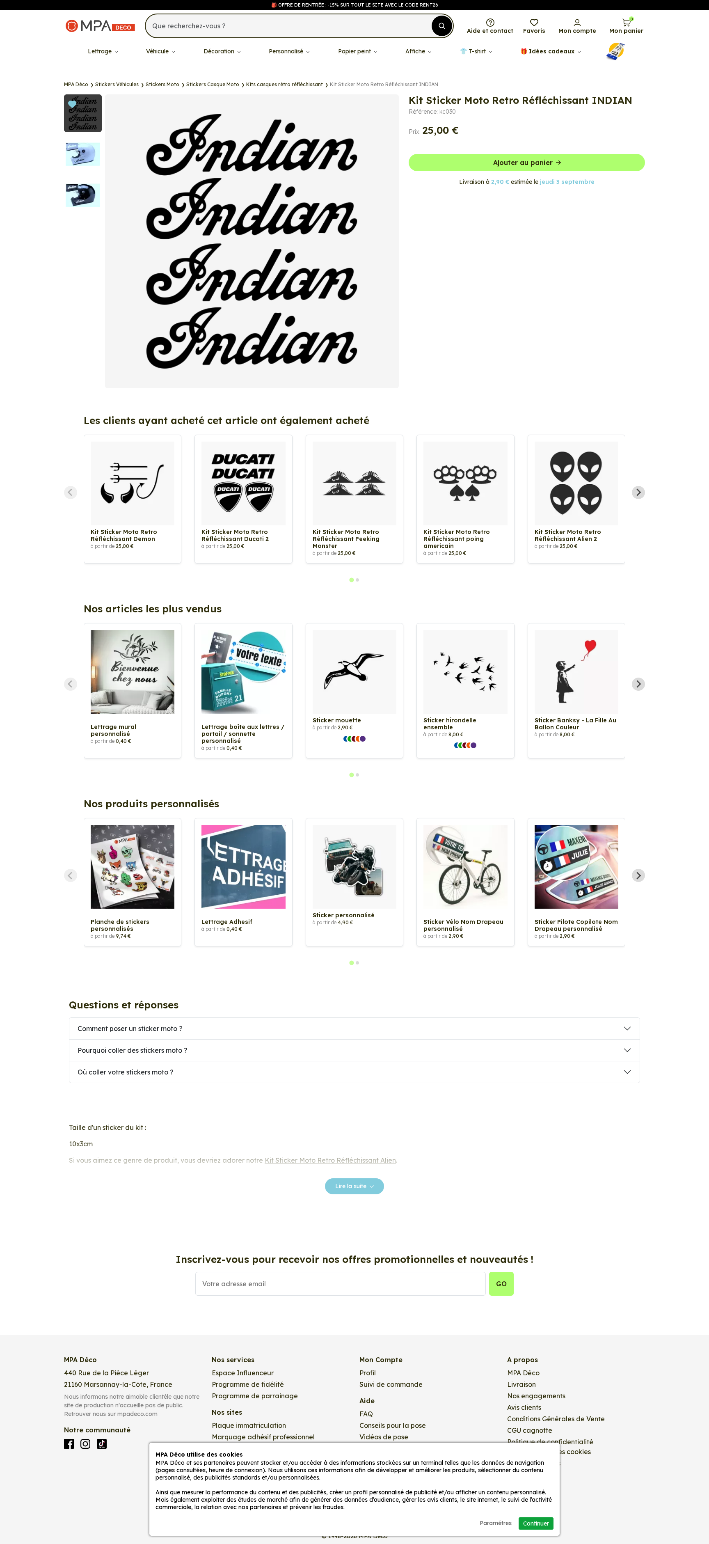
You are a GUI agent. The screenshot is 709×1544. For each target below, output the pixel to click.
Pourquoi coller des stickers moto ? (133, 1050)
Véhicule (158, 51)
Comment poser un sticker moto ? (130, 1028)
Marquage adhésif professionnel (263, 1437)
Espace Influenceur (243, 1373)
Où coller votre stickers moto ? (126, 1072)
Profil (367, 1373)
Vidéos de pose (383, 1437)
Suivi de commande (391, 1384)
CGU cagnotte (529, 1430)
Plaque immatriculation (249, 1425)
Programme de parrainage (255, 1396)
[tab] (351, 579)
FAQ (366, 1414)
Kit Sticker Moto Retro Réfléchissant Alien (330, 1160)
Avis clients (524, 1407)
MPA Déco (523, 1373)
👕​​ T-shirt (473, 51)
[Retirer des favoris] (235, 103)
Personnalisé (287, 51)
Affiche (416, 51)
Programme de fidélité (248, 1384)
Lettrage (100, 51)
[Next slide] (638, 492)
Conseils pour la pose (392, 1425)
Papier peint (355, 51)
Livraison (521, 1384)
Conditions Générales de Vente (556, 1419)
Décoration (220, 51)
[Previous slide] (70, 492)
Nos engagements (536, 1396)
